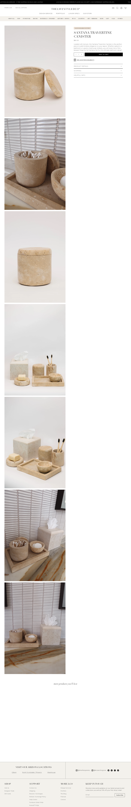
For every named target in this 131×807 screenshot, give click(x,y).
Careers (63, 799)
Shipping (32, 791)
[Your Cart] (125, 8)
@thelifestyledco (84, 770)
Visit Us (6, 788)
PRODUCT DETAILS (81, 66)
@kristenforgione (100, 770)
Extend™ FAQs (34, 805)
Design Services (66, 788)
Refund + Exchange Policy (37, 796)
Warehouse (51, 772)
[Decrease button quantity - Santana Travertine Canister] (76, 54)
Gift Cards (7, 793)
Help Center (33, 799)
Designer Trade (9, 791)
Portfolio (63, 791)
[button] (9, 8)
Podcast (63, 796)
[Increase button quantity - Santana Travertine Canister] (82, 54)
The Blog (63, 793)
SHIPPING (77, 71)
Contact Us (33, 788)
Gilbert (14, 772)
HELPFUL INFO (79, 75)
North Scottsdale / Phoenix (32, 772)
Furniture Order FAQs (36, 802)
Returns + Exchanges (36, 793)
